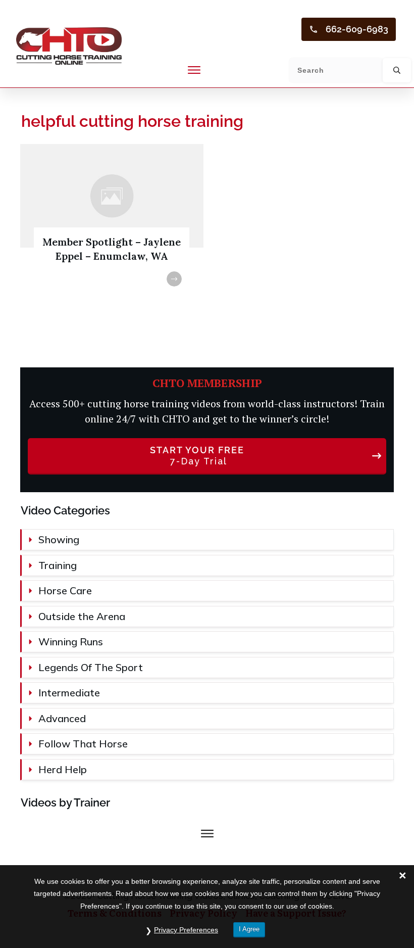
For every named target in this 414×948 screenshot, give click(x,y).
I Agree (249, 929)
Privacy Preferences (186, 930)
